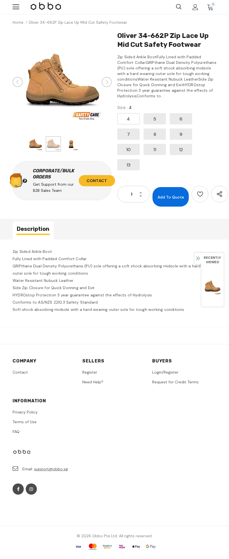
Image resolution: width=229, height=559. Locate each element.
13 (128, 165)
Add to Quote (171, 197)
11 (154, 150)
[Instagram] (31, 489)
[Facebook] (18, 489)
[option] (62, 82)
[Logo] (46, 7)
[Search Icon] (179, 7)
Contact (97, 180)
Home (18, 22)
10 (128, 150)
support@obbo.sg (51, 468)
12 (181, 150)
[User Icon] (195, 7)
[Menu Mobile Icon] (16, 7)
